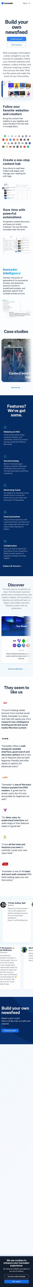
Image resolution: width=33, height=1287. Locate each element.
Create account (16, 39)
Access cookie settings (16, 1276)
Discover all (15, 387)
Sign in (25, 3)
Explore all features (11, 566)
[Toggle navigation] (29, 3)
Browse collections (15, 669)
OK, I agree (16, 1281)
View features (16, 45)
